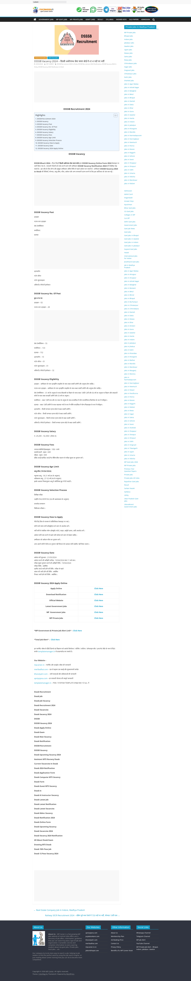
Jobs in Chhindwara (131, 309)
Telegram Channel (143, 936)
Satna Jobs (128, 56)
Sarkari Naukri (129, 488)
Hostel (126, 253)
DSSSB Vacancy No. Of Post (47, 127)
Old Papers (134, 19)
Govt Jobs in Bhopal (131, 235)
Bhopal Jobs (128, 36)
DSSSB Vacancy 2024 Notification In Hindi (51, 67)
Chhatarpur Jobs (130, 74)
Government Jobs (46, 19)
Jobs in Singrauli (130, 445)
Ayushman (128, 204)
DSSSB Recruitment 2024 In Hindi (67, 64)
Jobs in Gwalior (129, 115)
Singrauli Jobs (129, 70)
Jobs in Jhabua (129, 346)
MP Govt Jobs (61, 19)
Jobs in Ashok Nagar (131, 87)
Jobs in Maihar (129, 360)
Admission (145, 19)
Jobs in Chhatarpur (131, 305)
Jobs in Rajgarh (129, 153)
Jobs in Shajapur (130, 163)
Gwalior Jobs (128, 46)
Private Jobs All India (131, 478)
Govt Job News (129, 228)
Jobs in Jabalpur (130, 125)
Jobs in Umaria (129, 173)
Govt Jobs (127, 232)
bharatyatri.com (41, 674)
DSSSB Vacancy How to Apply (48, 143)
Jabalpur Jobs (129, 43)
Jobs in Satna (129, 417)
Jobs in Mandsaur (130, 180)
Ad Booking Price (117, 940)
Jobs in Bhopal (129, 98)
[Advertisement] (76, 86)
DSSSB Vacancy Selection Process (49, 140)
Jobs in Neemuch (130, 142)
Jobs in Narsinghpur (131, 139)
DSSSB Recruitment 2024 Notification (89, 64)
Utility (126, 495)
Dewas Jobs (128, 53)
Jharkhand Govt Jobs (131, 262)
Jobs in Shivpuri (130, 166)
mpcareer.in (39, 665)
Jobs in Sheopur (130, 434)
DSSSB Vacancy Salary (45, 132)
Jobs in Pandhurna (131, 393)
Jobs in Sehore (129, 156)
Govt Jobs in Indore (131, 242)
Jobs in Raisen (129, 149)
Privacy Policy (116, 947)
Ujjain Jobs (128, 50)
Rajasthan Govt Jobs (131, 481)
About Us (114, 933)
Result (100, 19)
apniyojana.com (40, 678)
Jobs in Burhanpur (131, 302)
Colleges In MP (129, 215)
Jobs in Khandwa (130, 353)
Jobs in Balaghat (130, 91)
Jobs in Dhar (128, 108)
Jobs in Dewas (129, 319)
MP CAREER (50, 64)
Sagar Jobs (128, 67)
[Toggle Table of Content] (114, 115)
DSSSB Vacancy (42, 121)
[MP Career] (34, 19)
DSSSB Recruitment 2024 (46, 119)
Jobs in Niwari (129, 390)
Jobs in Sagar (129, 414)
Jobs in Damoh (129, 101)
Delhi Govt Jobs (53, 58)
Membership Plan (117, 936)
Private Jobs (128, 475)
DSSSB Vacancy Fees (44, 135)
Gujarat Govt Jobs (130, 249)
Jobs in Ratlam (129, 183)
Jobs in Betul (129, 94)
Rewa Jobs (128, 60)
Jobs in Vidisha (129, 177)
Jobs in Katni (129, 350)
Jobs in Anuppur (130, 278)
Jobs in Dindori (129, 326)
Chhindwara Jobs (130, 63)
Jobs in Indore (129, 122)
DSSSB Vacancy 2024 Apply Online (50, 148)
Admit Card (90, 19)
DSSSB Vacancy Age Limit (46, 137)
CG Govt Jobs (129, 211)
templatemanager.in (46, 651)
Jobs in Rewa (129, 410)
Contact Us (115, 943)
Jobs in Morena (129, 374)
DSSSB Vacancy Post (44, 124)
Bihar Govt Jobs (130, 208)
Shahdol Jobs (129, 80)
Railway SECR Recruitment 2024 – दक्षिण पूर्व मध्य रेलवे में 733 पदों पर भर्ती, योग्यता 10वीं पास (82, 915)
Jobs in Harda (129, 118)
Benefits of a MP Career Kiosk (122, 950)
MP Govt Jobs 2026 (131, 462)
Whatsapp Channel (143, 933)
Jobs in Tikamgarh (131, 448)
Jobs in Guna (129, 111)
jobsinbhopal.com (92, 950)
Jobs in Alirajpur (130, 274)
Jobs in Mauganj (130, 370)
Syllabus (109, 19)
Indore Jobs (128, 39)
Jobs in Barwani (130, 288)
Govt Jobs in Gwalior (131, 239)
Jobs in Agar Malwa (131, 84)
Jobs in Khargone (130, 129)
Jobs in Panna (129, 146)
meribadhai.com (41, 669)
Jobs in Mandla (129, 132)
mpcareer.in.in (91, 947)
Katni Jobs (128, 77)
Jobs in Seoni (129, 159)
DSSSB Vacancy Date (45, 146)
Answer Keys (121, 19)
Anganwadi (128, 198)
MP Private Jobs (76, 19)
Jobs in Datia (129, 105)
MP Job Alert (140, 940)
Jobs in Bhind (129, 295)
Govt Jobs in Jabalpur (132, 246)
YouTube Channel (143, 943)
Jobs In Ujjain (129, 452)
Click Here (77, 630)
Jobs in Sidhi (128, 170)
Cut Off (126, 218)
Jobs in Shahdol (130, 428)
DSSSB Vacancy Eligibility (46, 129)
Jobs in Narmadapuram (133, 135)
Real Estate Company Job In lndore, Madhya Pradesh (59, 910)
